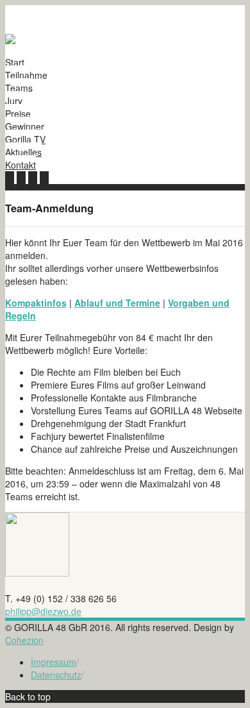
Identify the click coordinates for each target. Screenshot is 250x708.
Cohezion (24, 640)
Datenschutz (56, 674)
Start (14, 62)
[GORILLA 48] (10, 40)
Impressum (53, 661)
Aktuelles (23, 152)
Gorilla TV (25, 139)
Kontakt (20, 164)
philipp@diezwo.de (43, 611)
